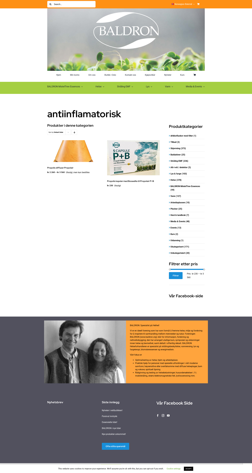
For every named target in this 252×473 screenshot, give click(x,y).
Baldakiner (175, 154)
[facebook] (157, 415)
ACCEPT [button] (188, 469)
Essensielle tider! (109, 422)
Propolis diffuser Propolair (60, 167)
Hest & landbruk (178, 215)
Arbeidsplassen (177, 202)
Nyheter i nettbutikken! (112, 410)
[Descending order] (74, 132)
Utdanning (175, 240)
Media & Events (177, 221)
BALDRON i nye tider (111, 428)
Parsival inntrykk (109, 416)
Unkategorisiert (177, 253)
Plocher (174, 209)
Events (173, 227)
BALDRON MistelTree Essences (185, 186)
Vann (172, 196)
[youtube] (168, 415)
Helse (173, 180)
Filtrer (176, 275)
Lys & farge (175, 173)
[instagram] (163, 415)
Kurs (172, 234)
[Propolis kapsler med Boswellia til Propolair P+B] (133, 157)
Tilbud (173, 142)
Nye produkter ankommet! (114, 434)
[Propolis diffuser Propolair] (73, 151)
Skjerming (175, 148)
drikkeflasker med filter (181, 136)
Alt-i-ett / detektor (179, 167)
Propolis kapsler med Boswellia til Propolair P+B (130, 181)
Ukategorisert (176, 246)
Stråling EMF (176, 161)
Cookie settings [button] (174, 468)
